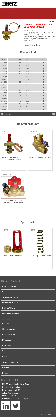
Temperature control (10, 297)
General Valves (8, 292)
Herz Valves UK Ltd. (11, 380)
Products (5, 324)
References (6, 345)
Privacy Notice (8, 373)
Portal (4, 356)
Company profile (8, 329)
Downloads (6, 340)
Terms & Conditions (10, 362)
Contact (5, 351)
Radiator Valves (8, 308)
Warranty (5, 368)
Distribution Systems (10, 314)
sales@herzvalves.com (12, 393)
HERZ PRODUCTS (11, 281)
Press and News (8, 334)
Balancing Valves (9, 286)
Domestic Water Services (12, 303)
